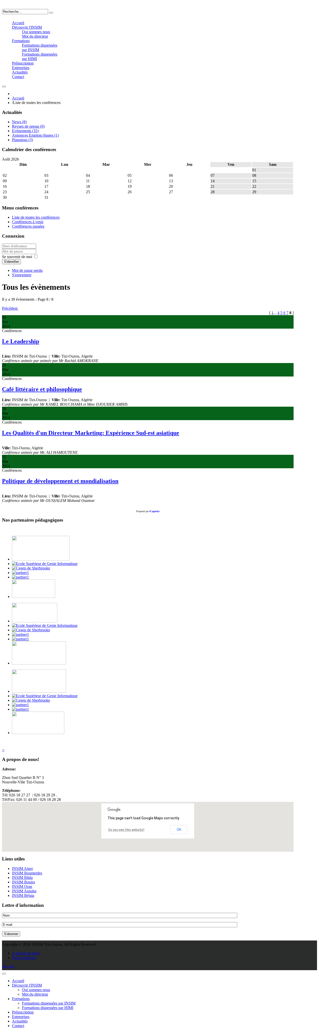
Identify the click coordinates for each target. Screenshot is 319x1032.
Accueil (18, 98)
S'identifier (11, 262)
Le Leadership (20, 341)
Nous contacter (24, 957)
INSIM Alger (22, 868)
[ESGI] (45, 564)
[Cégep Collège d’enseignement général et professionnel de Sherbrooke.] (31, 568)
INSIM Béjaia (23, 895)
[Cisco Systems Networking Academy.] (20, 572)
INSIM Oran (22, 886)
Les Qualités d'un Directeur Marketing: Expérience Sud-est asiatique (90, 433)
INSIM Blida (22, 877)
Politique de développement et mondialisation (60, 481)
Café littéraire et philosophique (42, 389)
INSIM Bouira (23, 882)
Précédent (10, 308)
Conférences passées (28, 226)
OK (179, 830)
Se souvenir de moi (17, 257)
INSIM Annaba (24, 891)
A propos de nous (26, 953)
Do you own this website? (126, 830)
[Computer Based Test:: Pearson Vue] (20, 577)
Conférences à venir (27, 222)
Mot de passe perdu (27, 270)
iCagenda (154, 511)
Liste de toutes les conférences (36, 217)
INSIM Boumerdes (27, 873)
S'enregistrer (21, 275)
